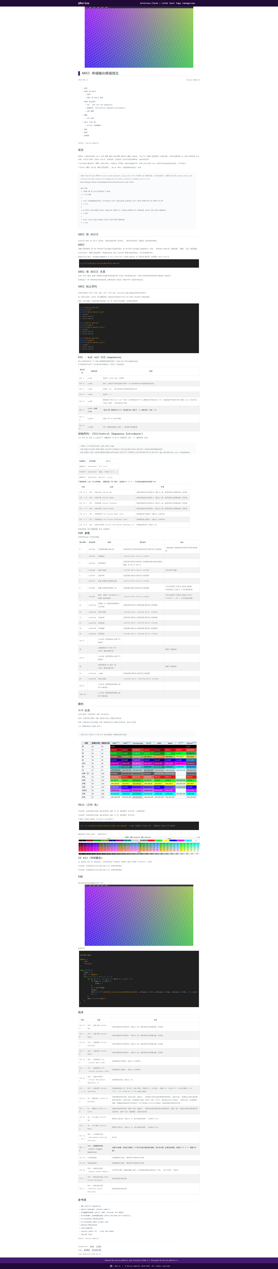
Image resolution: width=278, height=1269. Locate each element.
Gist (172, 3)
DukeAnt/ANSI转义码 (89, 1225)
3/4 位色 (90, 118)
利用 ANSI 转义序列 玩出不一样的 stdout (121, 156)
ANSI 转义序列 (89, 101)
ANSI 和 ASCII (90, 91)
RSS (117, 1266)
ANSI (89, 94)
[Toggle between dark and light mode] (198, 3)
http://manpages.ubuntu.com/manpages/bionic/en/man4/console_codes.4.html (107, 182)
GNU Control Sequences (91, 1206)
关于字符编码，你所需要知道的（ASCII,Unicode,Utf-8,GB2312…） (106, 1215)
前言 (85, 88)
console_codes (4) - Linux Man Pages (97, 1231)
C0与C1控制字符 (87, 1228)
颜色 (85, 115)
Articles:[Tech (149, 3)
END (85, 129)
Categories (188, 3)
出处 (112, 446)
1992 (86, 213)
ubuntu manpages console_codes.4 (95, 1209)
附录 (85, 132)
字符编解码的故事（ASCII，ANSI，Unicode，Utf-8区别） (103, 1212)
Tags (178, 3)
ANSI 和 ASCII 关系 (95, 97)
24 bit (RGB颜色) (94, 125)
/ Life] (163, 3)
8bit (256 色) (90, 122)
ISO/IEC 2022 (86, 1234)
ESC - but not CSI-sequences (99, 105)
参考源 (86, 135)
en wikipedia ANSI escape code (94, 1222)
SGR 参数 (90, 111)
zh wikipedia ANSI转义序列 (92, 1219)
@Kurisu (83, 3)
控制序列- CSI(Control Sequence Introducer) (106, 108)
